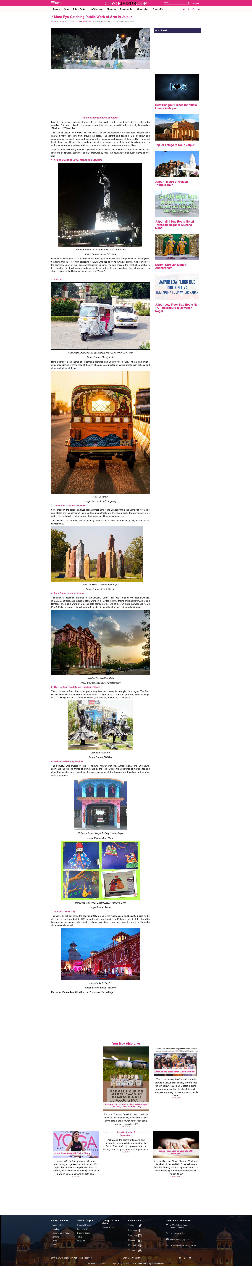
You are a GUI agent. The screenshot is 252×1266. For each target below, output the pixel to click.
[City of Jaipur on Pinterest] (139, 1246)
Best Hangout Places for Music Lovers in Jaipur (176, 106)
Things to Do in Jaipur (68, 21)
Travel (79, 1236)
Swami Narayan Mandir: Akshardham (171, 266)
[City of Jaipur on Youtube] (139, 1251)
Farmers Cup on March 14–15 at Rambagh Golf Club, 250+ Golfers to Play (126, 1105)
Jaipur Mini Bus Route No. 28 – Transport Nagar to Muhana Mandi (176, 224)
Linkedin (131, 1240)
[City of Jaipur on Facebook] (188, 9)
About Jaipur (143, 9)
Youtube (131, 1250)
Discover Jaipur (83, 1232)
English (196, 3)
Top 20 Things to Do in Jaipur (175, 145)
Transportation (126, 9)
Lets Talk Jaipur (96, 9)
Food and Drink (58, 1225)
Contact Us (158, 9)
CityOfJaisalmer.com (156, 1263)
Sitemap (126, 1257)
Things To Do (79, 9)
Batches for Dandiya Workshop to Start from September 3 (126, 1131)
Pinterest (132, 1245)
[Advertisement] (100, 93)
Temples (55, 1229)
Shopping (111, 9)
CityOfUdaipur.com (138, 1263)
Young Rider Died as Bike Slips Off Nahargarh (176, 1152)
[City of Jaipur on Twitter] (184, 9)
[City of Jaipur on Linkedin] (199, 9)
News (66, 9)
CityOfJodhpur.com (106, 1263)
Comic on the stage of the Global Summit (174, 1071)
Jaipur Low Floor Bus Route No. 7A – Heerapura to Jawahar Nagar (176, 307)
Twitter (131, 1225)
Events (54, 1240)
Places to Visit (85, 21)
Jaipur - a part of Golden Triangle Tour (171, 183)
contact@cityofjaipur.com (180, 1239)
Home (56, 9)
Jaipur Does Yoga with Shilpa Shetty (72, 1153)
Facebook (132, 1230)
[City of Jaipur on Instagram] (193, 9)
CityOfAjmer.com (122, 1263)
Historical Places (84, 1225)
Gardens (55, 1236)
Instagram (132, 1235)
